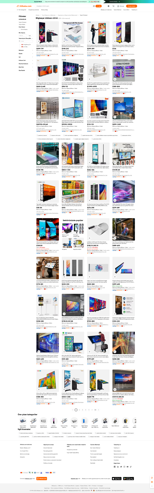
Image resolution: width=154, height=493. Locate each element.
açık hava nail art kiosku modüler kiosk (76, 436)
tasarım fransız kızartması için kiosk (84, 433)
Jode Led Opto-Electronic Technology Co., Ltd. (73, 92)
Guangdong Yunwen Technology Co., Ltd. (46, 251)
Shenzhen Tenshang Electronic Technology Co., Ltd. (123, 54)
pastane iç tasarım (42, 135)
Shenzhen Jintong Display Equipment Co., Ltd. (123, 129)
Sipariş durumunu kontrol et (121, 454)
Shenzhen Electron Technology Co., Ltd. (46, 129)
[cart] (114, 6)
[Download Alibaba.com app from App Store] (117, 478)
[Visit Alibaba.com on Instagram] (124, 467)
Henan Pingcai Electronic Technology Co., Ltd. (123, 288)
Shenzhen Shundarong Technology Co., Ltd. (47, 54)
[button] (94, 6)
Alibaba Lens (28, 478)
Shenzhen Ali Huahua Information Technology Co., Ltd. (73, 364)
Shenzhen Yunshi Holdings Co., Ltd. (121, 211)
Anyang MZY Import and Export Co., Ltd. (122, 324)
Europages (100, 485)
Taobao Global (83, 485)
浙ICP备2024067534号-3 (118, 490)
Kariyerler (22, 457)
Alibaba (37, 15)
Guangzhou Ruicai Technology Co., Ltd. (96, 89)
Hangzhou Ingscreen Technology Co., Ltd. (72, 326)
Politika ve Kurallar (47, 463)
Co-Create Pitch (24, 451)
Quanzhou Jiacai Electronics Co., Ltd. (71, 175)
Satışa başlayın (117, 451)
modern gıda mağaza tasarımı (82, 139)
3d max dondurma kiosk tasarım (45, 139)
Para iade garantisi (47, 451)
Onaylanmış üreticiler (72, 449)
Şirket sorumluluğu (24, 454)
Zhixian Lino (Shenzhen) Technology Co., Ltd (73, 287)
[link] (152, 478)
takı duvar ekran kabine (115, 433)
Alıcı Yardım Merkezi (95, 448)
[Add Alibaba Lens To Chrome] (41, 478)
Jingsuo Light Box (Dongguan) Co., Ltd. (96, 251)
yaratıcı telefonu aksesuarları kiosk (41, 436)
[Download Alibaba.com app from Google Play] (128, 478)
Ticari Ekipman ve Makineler (49, 15)
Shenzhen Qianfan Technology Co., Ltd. (46, 173)
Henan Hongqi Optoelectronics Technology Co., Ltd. (47, 213)
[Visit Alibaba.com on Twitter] (121, 467)
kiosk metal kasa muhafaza (26, 433)
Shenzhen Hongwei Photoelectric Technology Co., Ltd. (73, 54)
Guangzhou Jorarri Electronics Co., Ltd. (46, 287)
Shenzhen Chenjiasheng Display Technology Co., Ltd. (47, 89)
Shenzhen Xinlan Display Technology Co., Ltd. (47, 362)
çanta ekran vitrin (97, 139)
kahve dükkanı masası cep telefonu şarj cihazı (107, 135)
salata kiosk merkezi (101, 433)
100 (95, 409)
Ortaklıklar (116, 460)
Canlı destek (93, 451)
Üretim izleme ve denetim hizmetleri (52, 460)
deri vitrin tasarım (130, 433)
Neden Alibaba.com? (25, 448)
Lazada (77, 485)
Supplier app (74, 478)
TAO (89, 485)
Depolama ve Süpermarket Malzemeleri (67, 15)
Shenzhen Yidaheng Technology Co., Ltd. (97, 175)
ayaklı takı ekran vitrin (87, 135)
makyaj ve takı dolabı (58, 436)
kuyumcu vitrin (40, 433)
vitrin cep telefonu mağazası (71, 135)
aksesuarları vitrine (126, 135)
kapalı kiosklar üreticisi (54, 433)
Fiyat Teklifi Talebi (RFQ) (73, 452)
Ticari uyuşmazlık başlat (96, 454)
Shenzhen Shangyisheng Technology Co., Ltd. (123, 249)
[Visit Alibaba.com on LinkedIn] (118, 467)
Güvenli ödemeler (47, 448)
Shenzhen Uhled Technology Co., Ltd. (96, 213)
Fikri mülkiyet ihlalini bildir (96, 460)
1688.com (60, 485)
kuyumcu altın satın (56, 135)
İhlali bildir (92, 463)
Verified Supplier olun (119, 457)
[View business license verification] (91, 490)
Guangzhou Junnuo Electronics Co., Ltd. (72, 129)
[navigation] (26, 212)
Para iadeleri (93, 457)
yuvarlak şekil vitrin (24, 436)
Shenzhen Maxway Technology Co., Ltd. (122, 175)
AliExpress (54, 485)
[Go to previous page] (72, 409)
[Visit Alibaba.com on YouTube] (127, 467)
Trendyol (94, 485)
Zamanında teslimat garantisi (50, 454)
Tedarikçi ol (116, 448)
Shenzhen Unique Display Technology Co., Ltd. (98, 324)
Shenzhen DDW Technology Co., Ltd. (96, 129)
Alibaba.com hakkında (26, 444)
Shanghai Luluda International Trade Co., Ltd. (73, 211)
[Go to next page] (98, 409)
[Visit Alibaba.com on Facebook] (115, 467)
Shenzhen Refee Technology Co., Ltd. (96, 54)
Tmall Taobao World (69, 485)
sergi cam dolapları (122, 436)
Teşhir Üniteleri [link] (83, 15)
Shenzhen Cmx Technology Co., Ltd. (96, 287)
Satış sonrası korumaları (49, 457)
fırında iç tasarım (67, 433)
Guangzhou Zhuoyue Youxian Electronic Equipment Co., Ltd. (98, 362)
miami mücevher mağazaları (64, 139)
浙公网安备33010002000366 (103, 490)
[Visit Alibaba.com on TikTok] (131, 467)
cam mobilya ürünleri (109, 436)
